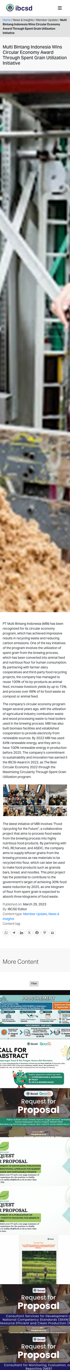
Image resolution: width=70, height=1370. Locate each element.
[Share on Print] (52, 932)
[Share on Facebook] (37, 932)
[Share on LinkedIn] (21, 932)
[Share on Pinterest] (44, 932)
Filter (34, 983)
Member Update (35, 914)
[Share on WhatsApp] (6, 932)
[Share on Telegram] (13, 932)
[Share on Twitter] (29, 932)
